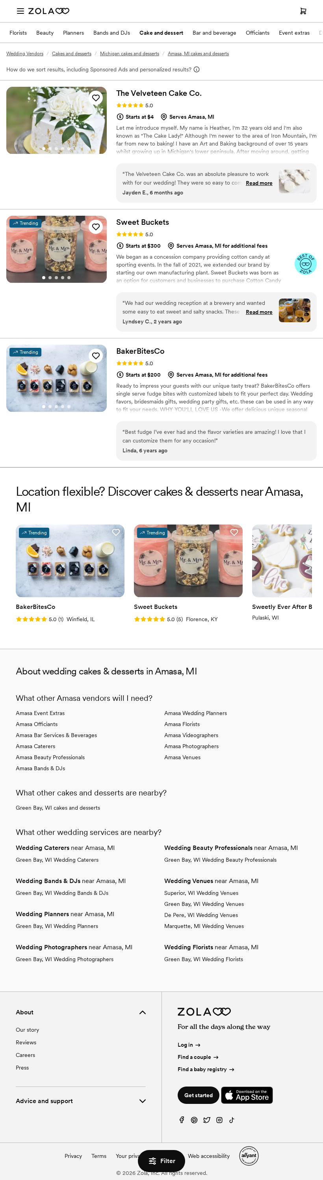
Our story (27, 1030)
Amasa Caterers (35, 746)
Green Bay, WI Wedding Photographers (64, 959)
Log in (185, 1045)
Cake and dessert (161, 33)
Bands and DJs (111, 33)
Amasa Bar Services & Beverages (56, 735)
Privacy (73, 1156)
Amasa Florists (182, 724)
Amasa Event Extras (40, 713)
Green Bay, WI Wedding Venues (204, 904)
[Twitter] (207, 1122)
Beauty (45, 33)
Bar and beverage (214, 33)
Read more (259, 183)
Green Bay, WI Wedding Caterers (57, 860)
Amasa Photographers (191, 746)
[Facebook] (182, 1122)
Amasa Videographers (191, 735)
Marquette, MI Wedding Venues (204, 926)
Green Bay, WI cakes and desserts (58, 808)
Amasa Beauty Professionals (50, 757)
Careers (25, 1055)
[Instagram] (219, 1122)
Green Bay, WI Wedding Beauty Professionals (220, 860)
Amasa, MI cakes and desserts (198, 53)
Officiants (257, 33)
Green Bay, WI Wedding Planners (57, 926)
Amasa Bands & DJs (40, 768)
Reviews (26, 1042)
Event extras (294, 33)
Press (22, 1067)
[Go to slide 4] (62, 148)
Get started (198, 1095)
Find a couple (194, 1057)
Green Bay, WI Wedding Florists (203, 959)
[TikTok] (232, 1122)
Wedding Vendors (24, 53)
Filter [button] (167, 1161)
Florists (18, 33)
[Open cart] (303, 11)
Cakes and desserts (71, 53)
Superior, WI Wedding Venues (201, 893)
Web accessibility (209, 1156)
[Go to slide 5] (69, 148)
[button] (96, 98)
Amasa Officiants (37, 724)
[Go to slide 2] (50, 148)
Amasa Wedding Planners (195, 713)
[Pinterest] (194, 1122)
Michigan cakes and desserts (129, 53)
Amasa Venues (182, 757)
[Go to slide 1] (44, 148)
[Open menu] (20, 11)
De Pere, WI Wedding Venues (201, 915)
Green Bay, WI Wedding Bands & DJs (62, 893)
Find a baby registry (202, 1069)
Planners (73, 33)
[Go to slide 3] (56, 148)
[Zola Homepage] (48, 11)
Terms (98, 1156)
